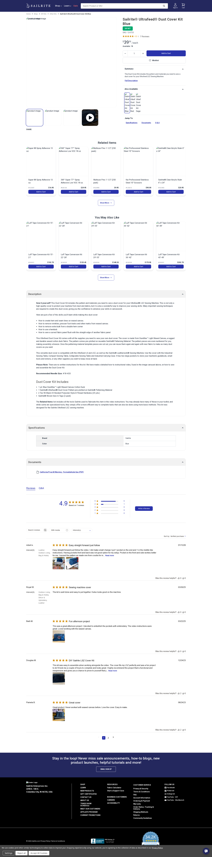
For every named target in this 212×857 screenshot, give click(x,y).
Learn (67, 6)
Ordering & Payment (141, 801)
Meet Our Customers (90, 809)
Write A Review (144, 508)
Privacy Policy (45, 841)
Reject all (21, 853)
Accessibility (113, 803)
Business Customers (117, 797)
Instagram (171, 794)
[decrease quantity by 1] (125, 53)
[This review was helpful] (179, 578)
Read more (109, 555)
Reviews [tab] (30, 488)
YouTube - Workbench (175, 800)
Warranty (137, 804)
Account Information (141, 798)
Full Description (131, 81)
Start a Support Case (115, 791)
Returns (136, 815)
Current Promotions (90, 815)
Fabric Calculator (114, 788)
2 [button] (108, 738)
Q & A (157, 123)
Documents (146, 123)
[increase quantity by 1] (142, 53)
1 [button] (103, 738)
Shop (57, 6)
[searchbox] (34, 530)
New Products (87, 791)
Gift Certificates (88, 794)
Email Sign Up (106, 769)
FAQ (135, 795)
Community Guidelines (142, 818)
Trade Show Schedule (85, 805)
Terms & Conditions (141, 792)
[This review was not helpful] (183, 578)
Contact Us (85, 797)
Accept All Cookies (39, 853)
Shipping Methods (140, 812)
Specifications (131, 123)
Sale (75, 6)
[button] (34, 117)
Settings (8, 853)
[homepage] (38, 5)
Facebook (171, 787)
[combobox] (81, 530)
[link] (127, 103)
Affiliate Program (89, 812)
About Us (84, 800)
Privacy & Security (140, 789)
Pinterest (170, 791)
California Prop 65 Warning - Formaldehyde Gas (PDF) (62, 472)
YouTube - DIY (172, 797)
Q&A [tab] (41, 488)
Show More (104, 203)
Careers (111, 800)
